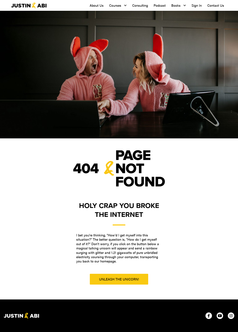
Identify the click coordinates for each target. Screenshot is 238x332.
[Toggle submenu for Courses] (125, 5)
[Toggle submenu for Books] (184, 5)
